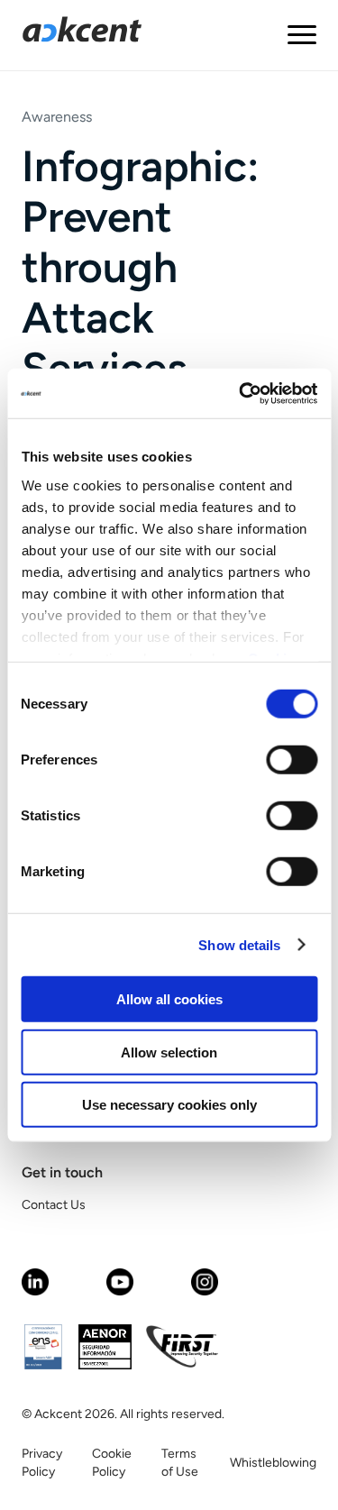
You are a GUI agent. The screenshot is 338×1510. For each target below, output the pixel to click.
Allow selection (169, 1051)
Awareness (57, 116)
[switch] (291, 760)
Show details (239, 944)
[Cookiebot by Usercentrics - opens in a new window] (240, 393)
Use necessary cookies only (169, 1104)
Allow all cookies (169, 999)
